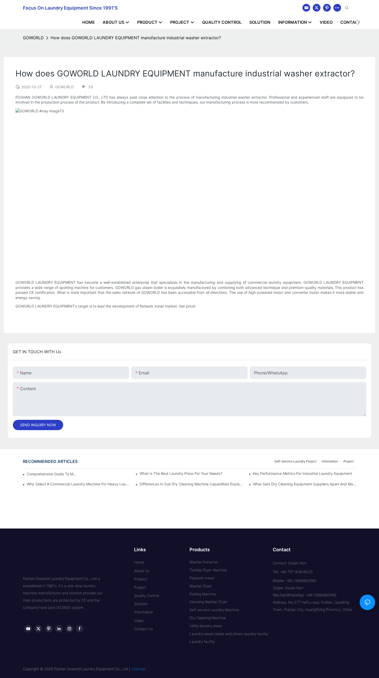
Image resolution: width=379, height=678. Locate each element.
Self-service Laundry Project (295, 461)
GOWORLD (33, 37)
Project (348, 461)
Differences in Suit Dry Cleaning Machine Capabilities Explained (191, 484)
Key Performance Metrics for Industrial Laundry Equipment (302, 473)
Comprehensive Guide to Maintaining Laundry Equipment (52, 474)
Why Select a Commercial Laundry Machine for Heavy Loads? (78, 484)
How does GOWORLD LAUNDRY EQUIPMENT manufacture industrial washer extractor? (136, 37)
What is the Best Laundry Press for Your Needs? (181, 473)
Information (330, 461)
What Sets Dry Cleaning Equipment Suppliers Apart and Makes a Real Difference (304, 484)
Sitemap (138, 669)
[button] (358, 22)
